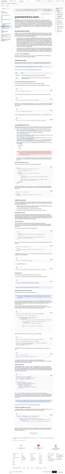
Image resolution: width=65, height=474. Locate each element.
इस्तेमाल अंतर (29, 66)
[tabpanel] (33, 91)
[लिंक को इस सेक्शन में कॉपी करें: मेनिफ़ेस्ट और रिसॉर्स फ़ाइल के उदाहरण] (29, 162)
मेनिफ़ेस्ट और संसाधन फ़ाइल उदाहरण (29, 128)
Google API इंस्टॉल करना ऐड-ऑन (26, 56)
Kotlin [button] (17, 88)
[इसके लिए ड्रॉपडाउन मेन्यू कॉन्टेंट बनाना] (24, 1)
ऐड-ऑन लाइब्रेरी (22, 132)
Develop (2, 3)
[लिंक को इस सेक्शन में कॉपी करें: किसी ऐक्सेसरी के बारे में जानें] (26, 212)
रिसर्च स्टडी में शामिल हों (58, 459)
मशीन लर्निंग (23, 456)
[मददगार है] (50, 14)
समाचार (14, 461)
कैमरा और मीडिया (24, 459)
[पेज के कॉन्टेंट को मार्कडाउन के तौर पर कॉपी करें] (42, 17)
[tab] (17, 88)
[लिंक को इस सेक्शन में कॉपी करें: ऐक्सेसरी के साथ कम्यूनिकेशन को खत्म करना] (31, 407)
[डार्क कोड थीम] (50, 90)
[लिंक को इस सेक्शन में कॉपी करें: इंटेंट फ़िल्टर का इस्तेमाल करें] (24, 221)
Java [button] (20, 88)
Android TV (31, 460)
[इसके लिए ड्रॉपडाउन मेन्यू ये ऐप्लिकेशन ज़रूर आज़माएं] (17, 1)
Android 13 (40, 460)
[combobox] (40, 1)
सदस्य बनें (54, 471)
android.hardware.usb (40, 41)
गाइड (7, 5)
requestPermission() (46, 348)
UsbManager (17, 75)
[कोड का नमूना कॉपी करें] (51, 90)
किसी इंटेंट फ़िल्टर (28, 295)
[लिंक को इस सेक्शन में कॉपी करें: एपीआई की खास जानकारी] (27, 60)
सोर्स (13, 460)
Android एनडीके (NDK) (51, 460)
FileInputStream (18, 394)
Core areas (8, 3)
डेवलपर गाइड (49, 456)
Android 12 (40, 462)
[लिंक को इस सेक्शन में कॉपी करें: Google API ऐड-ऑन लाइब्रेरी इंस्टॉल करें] (30, 54)
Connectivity (14, 3)
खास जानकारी (3, 5)
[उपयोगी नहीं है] (52, 14)
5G (22, 462)
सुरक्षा (13, 458)
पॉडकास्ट (14, 464)
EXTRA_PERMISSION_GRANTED (19, 361)
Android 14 (40, 459)
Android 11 (40, 463)
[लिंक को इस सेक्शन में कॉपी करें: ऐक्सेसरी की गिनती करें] (22, 273)
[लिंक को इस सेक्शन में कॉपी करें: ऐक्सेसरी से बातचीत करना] (25, 364)
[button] (6, 17)
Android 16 (40, 456)
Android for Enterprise (16, 457)
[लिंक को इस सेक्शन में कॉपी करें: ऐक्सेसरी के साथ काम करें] (27, 200)
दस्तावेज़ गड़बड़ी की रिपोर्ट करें (59, 456)
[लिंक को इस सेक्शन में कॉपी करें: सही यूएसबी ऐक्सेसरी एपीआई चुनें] (30, 31)
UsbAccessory (17, 78)
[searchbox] (6, 8)
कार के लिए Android (32, 459)
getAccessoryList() (18, 276)
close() (50, 409)
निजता (22, 460)
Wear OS (31, 456)
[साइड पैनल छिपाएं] (11, 472)
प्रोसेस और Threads (37, 404)
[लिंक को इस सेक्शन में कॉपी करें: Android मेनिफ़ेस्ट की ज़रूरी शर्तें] (30, 125)
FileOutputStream (25, 394)
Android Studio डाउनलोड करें (51, 459)
